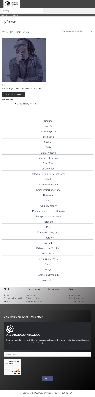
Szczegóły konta (76, 301)
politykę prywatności (17, 343)
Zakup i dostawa (33, 298)
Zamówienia (74, 295)
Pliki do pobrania (76, 298)
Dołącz (47, 379)
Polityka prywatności (35, 301)
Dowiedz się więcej (14, 94)
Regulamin (30, 295)
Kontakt (7, 301)
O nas (6, 295)
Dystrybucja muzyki (13, 298)
